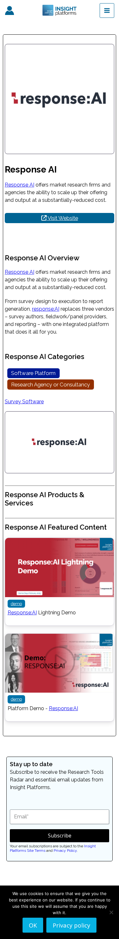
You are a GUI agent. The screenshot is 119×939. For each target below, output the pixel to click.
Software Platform (33, 373)
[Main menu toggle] (107, 10)
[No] (111, 912)
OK (33, 925)
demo (16, 603)
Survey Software (24, 402)
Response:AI (22, 613)
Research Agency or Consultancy (50, 384)
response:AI (45, 309)
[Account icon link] (9, 10)
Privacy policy (71, 925)
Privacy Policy (65, 850)
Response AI (19, 185)
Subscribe (59, 835)
